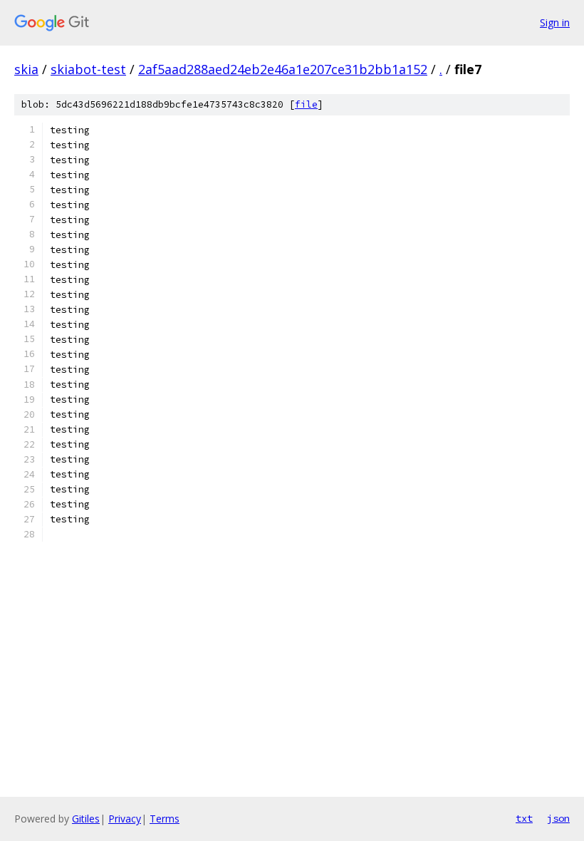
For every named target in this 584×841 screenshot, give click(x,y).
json (558, 818)
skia (26, 69)
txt (524, 818)
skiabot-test (88, 69)
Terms (164, 818)
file (306, 104)
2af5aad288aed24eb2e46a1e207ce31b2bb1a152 (282, 69)
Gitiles (86, 818)
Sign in (555, 22)
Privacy (124, 818)
